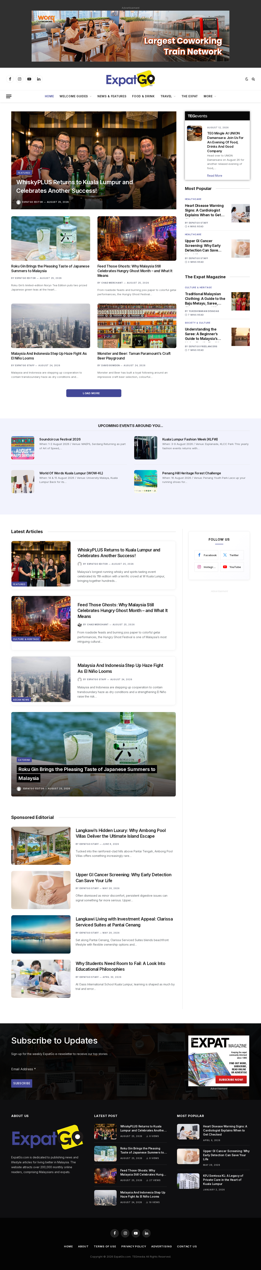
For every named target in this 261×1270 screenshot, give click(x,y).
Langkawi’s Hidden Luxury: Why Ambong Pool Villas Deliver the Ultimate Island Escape (121, 833)
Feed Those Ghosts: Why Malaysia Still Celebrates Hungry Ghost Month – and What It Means (134, 271)
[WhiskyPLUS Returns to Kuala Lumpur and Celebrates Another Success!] (93, 160)
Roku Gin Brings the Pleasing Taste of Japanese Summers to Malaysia (50, 268)
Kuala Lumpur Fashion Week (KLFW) (190, 439)
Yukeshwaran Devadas (204, 311)
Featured (24, 172)
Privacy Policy (133, 1246)
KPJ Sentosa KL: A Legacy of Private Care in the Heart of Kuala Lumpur (223, 1180)
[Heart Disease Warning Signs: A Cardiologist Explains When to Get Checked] (240, 213)
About (83, 1246)
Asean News (21, 699)
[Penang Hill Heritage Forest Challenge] (145, 481)
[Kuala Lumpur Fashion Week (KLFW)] (145, 447)
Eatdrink (24, 760)
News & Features (112, 96)
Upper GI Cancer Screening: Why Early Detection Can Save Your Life (203, 246)
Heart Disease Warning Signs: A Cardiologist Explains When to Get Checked (204, 210)
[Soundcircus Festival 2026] (22, 447)
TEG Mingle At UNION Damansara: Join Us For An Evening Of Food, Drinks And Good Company (225, 142)
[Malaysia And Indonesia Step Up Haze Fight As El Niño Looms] (50, 326)
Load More (92, 393)
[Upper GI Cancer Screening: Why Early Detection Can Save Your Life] (240, 248)
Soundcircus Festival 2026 (60, 439)
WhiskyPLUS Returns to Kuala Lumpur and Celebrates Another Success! (74, 186)
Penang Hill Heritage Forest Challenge (191, 473)
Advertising (161, 1246)
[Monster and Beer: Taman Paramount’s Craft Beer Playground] (136, 326)
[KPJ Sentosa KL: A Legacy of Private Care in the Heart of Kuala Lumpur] (188, 1181)
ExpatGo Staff (24, 365)
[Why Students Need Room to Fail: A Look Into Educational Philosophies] (41, 979)
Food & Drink (143, 96)
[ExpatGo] (130, 79)
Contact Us (187, 1246)
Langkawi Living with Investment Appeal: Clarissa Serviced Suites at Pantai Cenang (124, 921)
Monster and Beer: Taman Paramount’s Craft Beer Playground (134, 356)
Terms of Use (105, 1246)
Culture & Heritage (198, 287)
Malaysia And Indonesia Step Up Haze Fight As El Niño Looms (49, 356)
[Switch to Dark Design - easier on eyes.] (246, 79)
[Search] (253, 79)
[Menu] (8, 96)
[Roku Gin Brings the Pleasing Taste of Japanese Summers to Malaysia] (50, 238)
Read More (214, 175)
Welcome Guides (74, 96)
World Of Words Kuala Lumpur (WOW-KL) (71, 473)
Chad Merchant (112, 283)
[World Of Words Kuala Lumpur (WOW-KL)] (22, 481)
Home (49, 96)
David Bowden (110, 365)
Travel (166, 96)
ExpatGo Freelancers (203, 346)
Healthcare (193, 199)
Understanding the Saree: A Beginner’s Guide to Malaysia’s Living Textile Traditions (205, 334)
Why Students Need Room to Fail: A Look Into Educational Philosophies (120, 966)
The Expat (189, 96)
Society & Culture (197, 323)
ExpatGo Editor (32, 202)
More (208, 96)
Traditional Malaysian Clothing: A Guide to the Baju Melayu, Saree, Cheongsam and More (205, 299)
